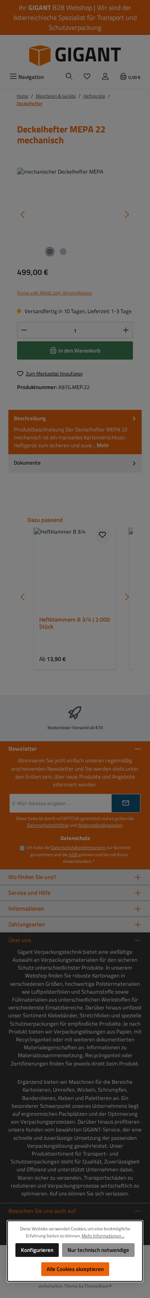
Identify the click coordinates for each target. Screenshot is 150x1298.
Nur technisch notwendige (98, 1250)
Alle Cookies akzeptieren (75, 1269)
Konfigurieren (37, 1250)
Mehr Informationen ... (103, 1235)
